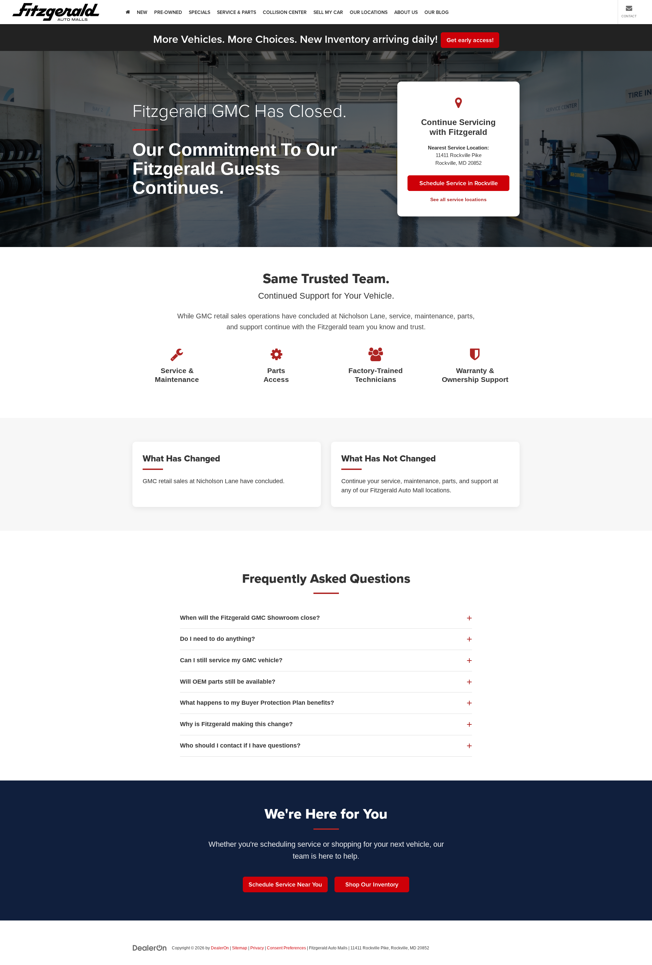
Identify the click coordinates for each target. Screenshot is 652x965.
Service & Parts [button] (236, 12)
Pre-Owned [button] (168, 12)
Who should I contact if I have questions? (240, 745)
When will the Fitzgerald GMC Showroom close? (250, 617)
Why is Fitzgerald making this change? (236, 724)
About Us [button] (406, 12)
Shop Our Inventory (371, 884)
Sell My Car (328, 12)
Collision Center (285, 12)
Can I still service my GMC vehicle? (231, 660)
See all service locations (458, 199)
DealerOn (220, 948)
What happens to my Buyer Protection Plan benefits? (257, 702)
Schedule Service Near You (285, 884)
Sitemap (239, 948)
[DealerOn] (149, 947)
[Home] (127, 12)
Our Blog (436, 12)
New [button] (142, 12)
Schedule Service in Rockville (458, 183)
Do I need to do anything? (217, 638)
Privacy (257, 948)
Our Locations (368, 12)
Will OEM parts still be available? (227, 681)
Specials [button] (199, 12)
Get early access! (470, 40)
